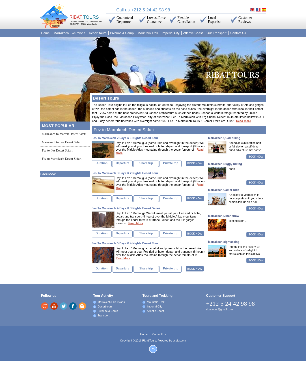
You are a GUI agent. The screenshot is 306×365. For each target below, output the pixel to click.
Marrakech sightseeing (223, 241)
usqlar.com (179, 340)
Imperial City (170, 33)
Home (45, 33)
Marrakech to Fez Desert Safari (62, 142)
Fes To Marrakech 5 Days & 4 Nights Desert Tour (125, 243)
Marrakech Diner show (223, 216)
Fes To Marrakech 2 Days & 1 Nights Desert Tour (125, 138)
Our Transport (216, 33)
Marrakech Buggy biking (225, 164)
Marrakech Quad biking (224, 138)
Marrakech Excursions (69, 33)
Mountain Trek (148, 33)
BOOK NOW (194, 163)
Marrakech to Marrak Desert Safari (64, 134)
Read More (243, 121)
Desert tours (97, 33)
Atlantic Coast (193, 33)
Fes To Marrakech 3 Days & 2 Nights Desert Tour (125, 173)
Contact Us (238, 33)
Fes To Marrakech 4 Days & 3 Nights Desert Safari (126, 208)
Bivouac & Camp (122, 33)
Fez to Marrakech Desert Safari (62, 158)
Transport (103, 315)
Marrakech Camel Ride (223, 190)
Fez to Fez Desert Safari (57, 150)
